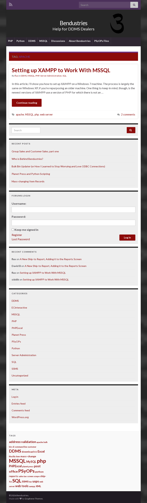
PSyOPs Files (101, 41)
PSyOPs (16, 341)
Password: (19, 216)
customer (32, 447)
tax (30, 481)
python (39, 471)
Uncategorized (20, 375)
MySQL (31, 461)
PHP (10, 41)
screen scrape (33, 476)
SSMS (15, 368)
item (18, 456)
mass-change (28, 456)
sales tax (23, 476)
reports (13, 476)
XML (38, 486)
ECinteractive (19, 307)
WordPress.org (20, 417)
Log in (15, 396)
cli (13, 447)
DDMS (31, 41)
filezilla (12, 456)
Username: (19, 203)
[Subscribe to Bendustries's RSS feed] (10, 3)
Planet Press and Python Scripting (31, 173)
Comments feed (21, 410)
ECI (35, 452)
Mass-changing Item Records (28, 181)
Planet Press (19, 334)
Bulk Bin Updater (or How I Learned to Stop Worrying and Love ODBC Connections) (58, 166)
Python (20, 41)
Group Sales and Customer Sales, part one (35, 151)
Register (17, 234)
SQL (65, 75)
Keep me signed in (26, 229)
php (37, 114)
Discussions (58, 41)
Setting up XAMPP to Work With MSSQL (61, 70)
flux (16, 75)
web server (46, 114)
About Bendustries (80, 41)
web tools (22, 486)
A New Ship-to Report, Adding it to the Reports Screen (51, 259)
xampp (32, 486)
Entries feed (18, 403)
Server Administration (51, 75)
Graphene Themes (34, 498)
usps (35, 481)
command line (21, 447)
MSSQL (43, 41)
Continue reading (26, 102)
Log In (127, 237)
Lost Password (21, 239)
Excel (41, 451)
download (28, 451)
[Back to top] (138, 494)
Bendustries (73, 22)
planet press (28, 466)
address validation (22, 442)
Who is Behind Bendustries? (27, 158)
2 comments (128, 114)
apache (20, 114)
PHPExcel (17, 327)
